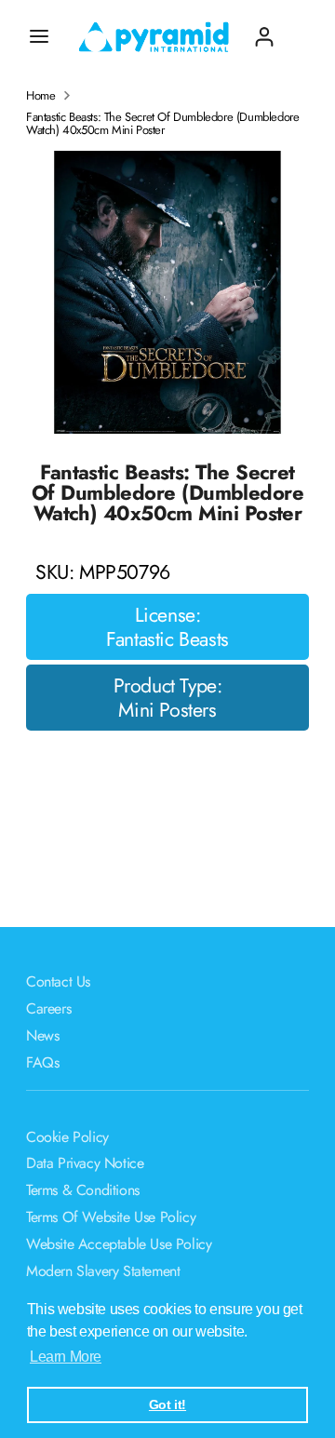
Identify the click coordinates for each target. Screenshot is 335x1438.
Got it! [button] (167, 1404)
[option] (167, 292)
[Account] (264, 29)
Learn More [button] (65, 1356)
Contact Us (58, 981)
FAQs (42, 1062)
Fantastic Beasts (167, 639)
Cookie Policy (67, 1137)
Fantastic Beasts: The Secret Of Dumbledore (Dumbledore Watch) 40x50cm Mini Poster (162, 124)
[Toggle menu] (39, 36)
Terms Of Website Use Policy (110, 1217)
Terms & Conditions (83, 1190)
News (42, 1035)
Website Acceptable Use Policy (118, 1244)
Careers (48, 1008)
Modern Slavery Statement (103, 1271)
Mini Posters (167, 710)
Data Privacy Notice (84, 1163)
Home (40, 95)
